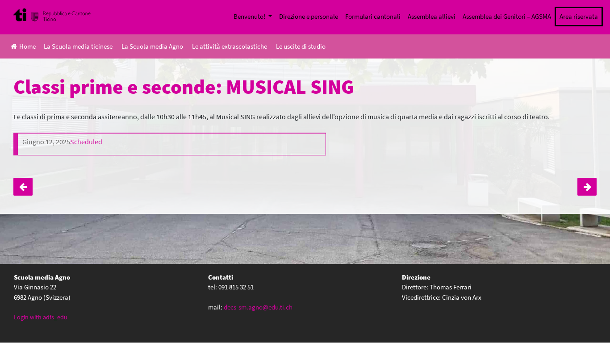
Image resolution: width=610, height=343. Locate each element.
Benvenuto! (250, 16)
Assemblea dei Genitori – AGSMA (507, 16)
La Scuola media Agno (152, 46)
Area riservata (579, 16)
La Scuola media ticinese (78, 46)
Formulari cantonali (373, 16)
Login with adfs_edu (40, 317)
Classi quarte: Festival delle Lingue (23, 187)
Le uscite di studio (301, 46)
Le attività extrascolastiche (229, 46)
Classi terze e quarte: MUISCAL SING (587, 187)
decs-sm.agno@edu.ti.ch (258, 307)
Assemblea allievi (431, 16)
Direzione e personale (308, 16)
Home (27, 46)
